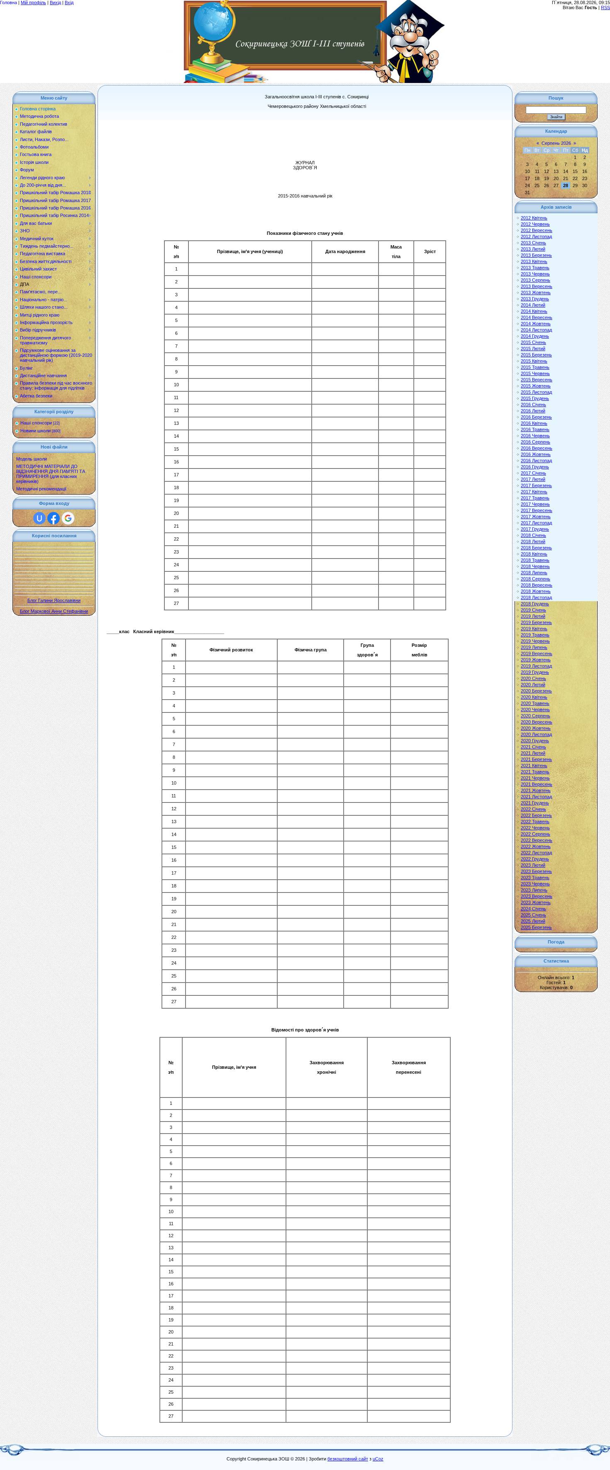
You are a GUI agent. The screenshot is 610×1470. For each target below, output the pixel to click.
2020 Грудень (535, 740)
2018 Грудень (535, 603)
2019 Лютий (533, 616)
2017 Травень (535, 497)
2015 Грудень (535, 398)
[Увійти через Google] (68, 518)
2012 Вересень (536, 230)
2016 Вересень (536, 448)
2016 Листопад (536, 460)
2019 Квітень (534, 628)
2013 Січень (533, 242)
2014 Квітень (534, 311)
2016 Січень (533, 404)
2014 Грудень (535, 336)
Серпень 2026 (556, 143)
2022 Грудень (535, 858)
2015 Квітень (534, 360)
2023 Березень (536, 871)
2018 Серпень (535, 578)
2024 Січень (533, 908)
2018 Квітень (534, 553)
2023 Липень (534, 889)
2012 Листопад (536, 236)
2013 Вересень (536, 286)
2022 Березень (536, 815)
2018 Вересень (536, 585)
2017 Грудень (535, 529)
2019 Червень (535, 641)
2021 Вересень (536, 784)
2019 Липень (534, 647)
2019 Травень (535, 634)
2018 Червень (535, 566)
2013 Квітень (534, 261)
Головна (8, 2)
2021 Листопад (536, 796)
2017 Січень (533, 472)
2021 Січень (533, 746)
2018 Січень (533, 535)
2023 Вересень (536, 896)
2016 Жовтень (536, 454)
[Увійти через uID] (39, 518)
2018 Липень (534, 572)
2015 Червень (535, 373)
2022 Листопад (536, 852)
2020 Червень (535, 709)
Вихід (55, 2)
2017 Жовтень (536, 516)
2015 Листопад (536, 392)
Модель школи (31, 458)
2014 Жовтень (536, 323)
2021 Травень (535, 771)
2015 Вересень (536, 379)
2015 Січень (533, 342)
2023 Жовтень (536, 902)
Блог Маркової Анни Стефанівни (54, 611)
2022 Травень (535, 821)
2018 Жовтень (536, 591)
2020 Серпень (535, 715)
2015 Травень (535, 367)
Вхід (69, 2)
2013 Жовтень (536, 292)
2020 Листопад (536, 734)
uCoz (378, 1458)
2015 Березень (536, 354)
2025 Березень (536, 927)
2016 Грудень (535, 466)
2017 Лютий (533, 479)
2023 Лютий (533, 865)
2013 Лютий (533, 248)
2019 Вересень (536, 653)
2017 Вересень (536, 510)
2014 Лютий (533, 304)
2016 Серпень (535, 441)
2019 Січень (533, 609)
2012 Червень (535, 224)
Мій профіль (33, 2)
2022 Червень (535, 827)
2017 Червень (535, 504)
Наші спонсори (36, 422)
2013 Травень (535, 267)
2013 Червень (535, 273)
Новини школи (35, 430)
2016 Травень (535, 429)
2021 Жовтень (536, 790)
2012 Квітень (534, 217)
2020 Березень (536, 690)
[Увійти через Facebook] (53, 518)
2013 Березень (536, 255)
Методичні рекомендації (41, 488)
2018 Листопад (536, 597)
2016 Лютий (533, 410)
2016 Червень (535, 435)
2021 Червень (535, 777)
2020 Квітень (534, 697)
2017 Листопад (536, 522)
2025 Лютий (533, 921)
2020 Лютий (533, 684)
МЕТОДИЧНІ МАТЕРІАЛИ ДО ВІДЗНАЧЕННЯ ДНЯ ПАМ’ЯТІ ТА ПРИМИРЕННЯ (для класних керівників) (50, 474)
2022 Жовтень (536, 846)
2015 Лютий (533, 348)
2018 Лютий (533, 541)
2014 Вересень (536, 317)
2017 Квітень (534, 491)
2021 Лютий (533, 753)
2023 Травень (535, 877)
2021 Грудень (535, 802)
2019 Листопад (536, 665)
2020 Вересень (536, 721)
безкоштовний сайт (347, 1458)
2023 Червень (535, 883)
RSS (605, 7)
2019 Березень (536, 622)
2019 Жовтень (536, 659)
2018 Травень (535, 560)
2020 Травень (535, 703)
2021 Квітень (534, 765)
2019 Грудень (535, 672)
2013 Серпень (535, 280)
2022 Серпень (535, 833)
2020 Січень (533, 678)
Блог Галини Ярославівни (54, 600)
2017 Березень (536, 485)
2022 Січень (533, 809)
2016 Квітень (534, 423)
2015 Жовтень (536, 385)
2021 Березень (536, 759)
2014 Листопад (536, 329)
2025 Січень (533, 914)
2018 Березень (536, 547)
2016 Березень (536, 416)
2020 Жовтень (536, 728)
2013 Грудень (535, 298)
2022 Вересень (536, 840)
